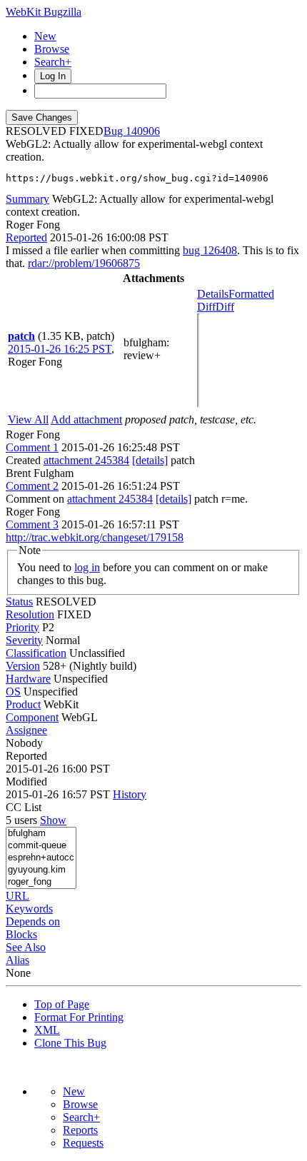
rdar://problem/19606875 (84, 263)
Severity (24, 640)
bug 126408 (210, 250)
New (45, 36)
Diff (225, 307)
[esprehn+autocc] (41, 858)
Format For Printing (79, 1017)
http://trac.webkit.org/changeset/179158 (94, 537)
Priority (22, 627)
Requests (83, 1143)
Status (19, 601)
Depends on (33, 921)
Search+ (52, 62)
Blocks (21, 934)
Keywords (29, 909)
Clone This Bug (70, 1043)
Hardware (28, 679)
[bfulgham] (41, 834)
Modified (26, 781)
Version (23, 666)
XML (47, 1030)
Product (23, 704)
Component (32, 717)
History (129, 794)
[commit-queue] (41, 846)
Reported (26, 237)
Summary (27, 199)
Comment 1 (32, 447)
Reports (80, 1130)
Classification (36, 653)
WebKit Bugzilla (43, 12)
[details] (150, 460)
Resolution (30, 614)
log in (87, 567)
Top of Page (61, 1004)
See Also (26, 947)
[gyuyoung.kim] (41, 870)
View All (28, 419)
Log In (53, 76)
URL (17, 896)
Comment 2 (32, 486)
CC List (23, 807)
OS (13, 691)
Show (53, 820)
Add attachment (86, 419)
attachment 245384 (86, 460)
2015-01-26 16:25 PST (59, 349)
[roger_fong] (41, 882)
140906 (143, 131)
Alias (17, 960)
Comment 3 (32, 524)
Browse (51, 49)
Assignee (26, 730)
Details (212, 294)
